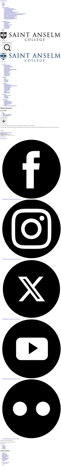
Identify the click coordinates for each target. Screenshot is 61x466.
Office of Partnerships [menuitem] (7, 73)
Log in (3, 464)
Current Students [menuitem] (6, 23)
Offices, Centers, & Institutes (7, 114)
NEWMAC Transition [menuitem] (7, 95)
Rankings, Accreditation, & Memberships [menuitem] (10, 69)
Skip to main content (3, 0)
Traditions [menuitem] (5, 104)
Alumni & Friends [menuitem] (7, 26)
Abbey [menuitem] (3, 5)
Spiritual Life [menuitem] (6, 100)
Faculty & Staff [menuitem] (6, 25)
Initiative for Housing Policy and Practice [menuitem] (10, 16)
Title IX (3, 460)
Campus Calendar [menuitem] (7, 68)
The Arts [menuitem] (3, 4)
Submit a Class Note (5, 455)
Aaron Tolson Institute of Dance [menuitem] (9, 8)
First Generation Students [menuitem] (8, 24)
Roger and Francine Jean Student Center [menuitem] (10, 105)
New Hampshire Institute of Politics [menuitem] (9, 18)
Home (3, 112)
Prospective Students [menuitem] (7, 22)
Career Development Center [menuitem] (8, 10)
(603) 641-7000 (2, 443)
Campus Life (4, 448)
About (4, 113)
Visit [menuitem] (3, 29)
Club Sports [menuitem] (6, 96)
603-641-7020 (5, 133)
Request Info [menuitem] (6, 81)
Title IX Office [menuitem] (6, 72)
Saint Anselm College (3, 138)
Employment (4, 457)
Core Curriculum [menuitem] (6, 90)
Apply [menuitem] (5, 78)
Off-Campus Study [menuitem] (7, 91)
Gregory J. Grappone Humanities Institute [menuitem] (10, 15)
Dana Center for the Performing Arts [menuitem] (9, 12)
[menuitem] (7, 47)
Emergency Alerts (5, 463)
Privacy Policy (4, 459)
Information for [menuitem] (4, 21)
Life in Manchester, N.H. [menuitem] (8, 70)
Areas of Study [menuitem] (6, 84)
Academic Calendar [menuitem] (7, 89)
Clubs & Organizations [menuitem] (7, 102)
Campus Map (4, 453)
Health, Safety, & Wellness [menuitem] (8, 103)
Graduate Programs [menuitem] (7, 86)
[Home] (30, 40)
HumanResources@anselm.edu (7, 132)
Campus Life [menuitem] (4, 99)
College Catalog (4, 454)
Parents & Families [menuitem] (7, 27)
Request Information (5, 456)
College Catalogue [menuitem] (7, 88)
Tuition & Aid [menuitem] (6, 79)
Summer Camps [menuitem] (6, 74)
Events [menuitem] (3, 3)
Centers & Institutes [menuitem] (5, 7)
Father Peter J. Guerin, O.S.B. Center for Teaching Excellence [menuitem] (13, 14)
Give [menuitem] (3, 30)
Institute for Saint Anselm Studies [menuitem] (9, 17)
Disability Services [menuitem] (7, 92)
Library (3, 452)
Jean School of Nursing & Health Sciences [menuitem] (10, 85)
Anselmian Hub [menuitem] (6, 71)
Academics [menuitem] (4, 83)
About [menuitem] (3, 64)
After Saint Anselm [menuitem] (7, 75)
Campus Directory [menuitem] (7, 67)
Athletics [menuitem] (3, 94)
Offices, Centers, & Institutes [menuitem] (8, 66)
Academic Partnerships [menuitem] (7, 87)
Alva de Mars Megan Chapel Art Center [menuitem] (10, 9)
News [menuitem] (3, 2)
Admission (4, 446)
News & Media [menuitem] (6, 28)
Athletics (3, 447)
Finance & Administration (7, 115)
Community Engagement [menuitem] (8, 101)
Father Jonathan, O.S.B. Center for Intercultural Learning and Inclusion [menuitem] (15, 13)
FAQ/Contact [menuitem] (6, 80)
